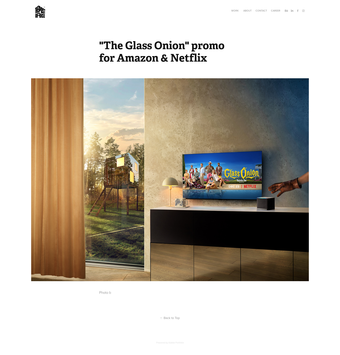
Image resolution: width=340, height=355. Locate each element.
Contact (261, 10)
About (247, 10)
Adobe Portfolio (176, 342)
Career (275, 10)
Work (235, 10)
